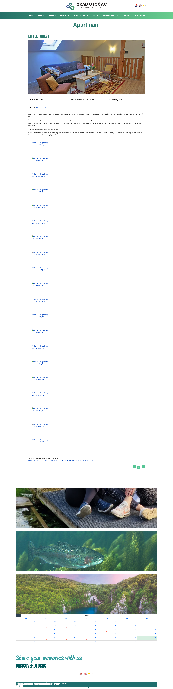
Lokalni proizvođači (139, 15)
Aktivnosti (52, 15)
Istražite (41, 15)
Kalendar (127, 15)
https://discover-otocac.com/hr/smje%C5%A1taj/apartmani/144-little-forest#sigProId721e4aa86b (61, 461)
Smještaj (95, 15)
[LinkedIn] (143, 466)
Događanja (77, 15)
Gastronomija (64, 15)
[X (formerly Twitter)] (138, 467)
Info (118, 15)
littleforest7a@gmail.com (44, 108)
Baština (85, 15)
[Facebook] (134, 466)
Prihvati (86, 688)
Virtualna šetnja (108, 15)
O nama (31, 15)
